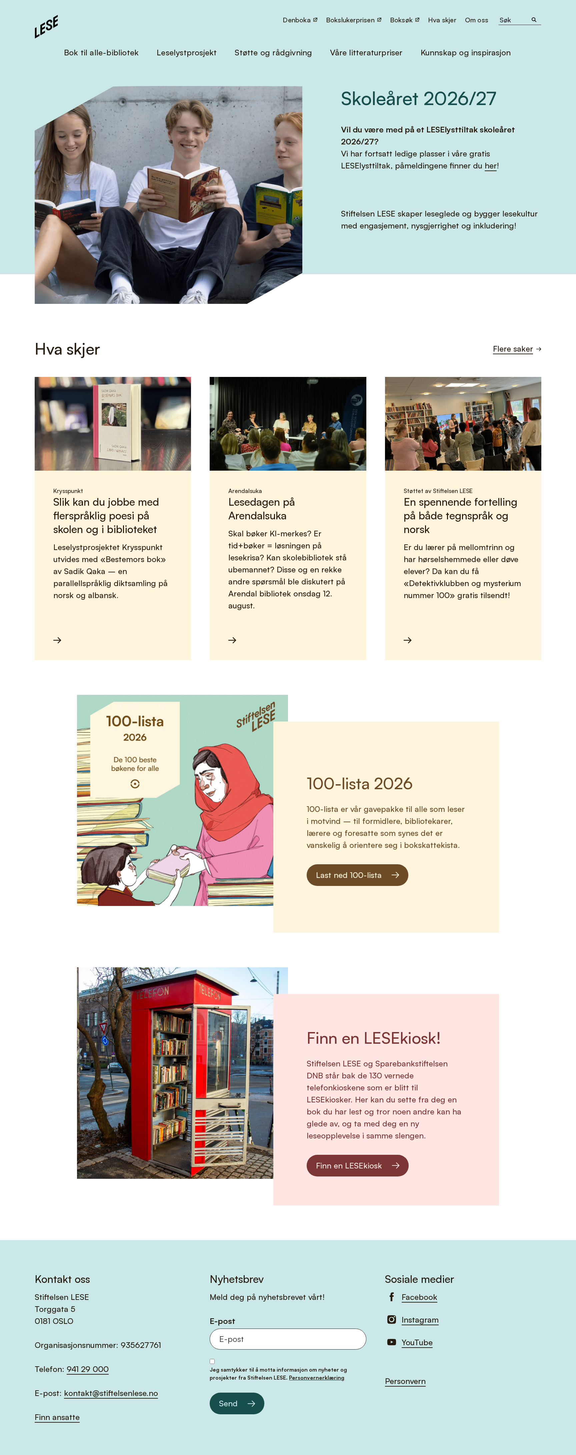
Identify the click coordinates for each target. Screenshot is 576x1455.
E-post (222, 1321)
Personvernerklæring (316, 1377)
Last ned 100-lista (349, 875)
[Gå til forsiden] (46, 26)
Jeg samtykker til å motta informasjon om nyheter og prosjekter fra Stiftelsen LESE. (278, 1373)
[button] (477, 19)
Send (228, 1403)
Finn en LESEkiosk (349, 1165)
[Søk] (534, 20)
